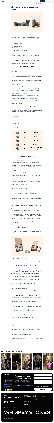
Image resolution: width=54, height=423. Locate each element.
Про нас (18, 1)
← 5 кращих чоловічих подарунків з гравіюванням (17, 348)
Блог (32, 1)
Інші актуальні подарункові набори (27, 404)
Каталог (14, 1)
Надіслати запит (43, 389)
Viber (19, 385)
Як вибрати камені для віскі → (37, 347)
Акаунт (42, 1)
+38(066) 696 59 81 (11, 397)
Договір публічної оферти (36, 397)
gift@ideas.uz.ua (10, 402)
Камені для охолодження (27, 396)
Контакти (29, 1)
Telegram (28, 385)
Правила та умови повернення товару (9, 418)
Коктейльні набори (26, 397)
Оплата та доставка (23, 1)
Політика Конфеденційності (35, 399)
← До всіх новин (13, 3)
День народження (40, 3)
